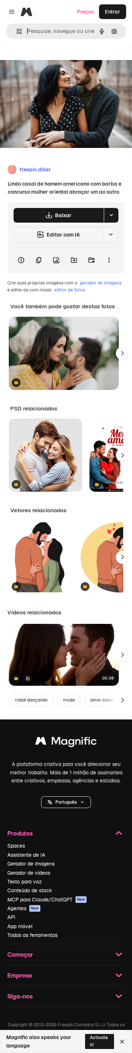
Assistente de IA (26, 855)
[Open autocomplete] (16, 31)
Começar (20, 954)
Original (47, 62)
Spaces (16, 845)
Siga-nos (20, 996)
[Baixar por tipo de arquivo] (111, 215)
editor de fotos (69, 290)
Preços (85, 11)
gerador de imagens (100, 283)
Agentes (23, 908)
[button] (66, 802)
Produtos (20, 833)
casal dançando (31, 700)
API (11, 917)
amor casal (101, 700)
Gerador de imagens (31, 863)
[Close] (122, 1041)
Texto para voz (24, 881)
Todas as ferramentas (32, 935)
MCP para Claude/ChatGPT (46, 899)
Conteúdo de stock (29, 890)
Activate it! (99, 1041)
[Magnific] (66, 742)
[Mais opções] (109, 260)
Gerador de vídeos (28, 873)
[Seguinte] (122, 353)
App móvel (20, 926)
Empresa (19, 975)
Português (66, 802)
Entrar (112, 11)
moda (69, 700)
